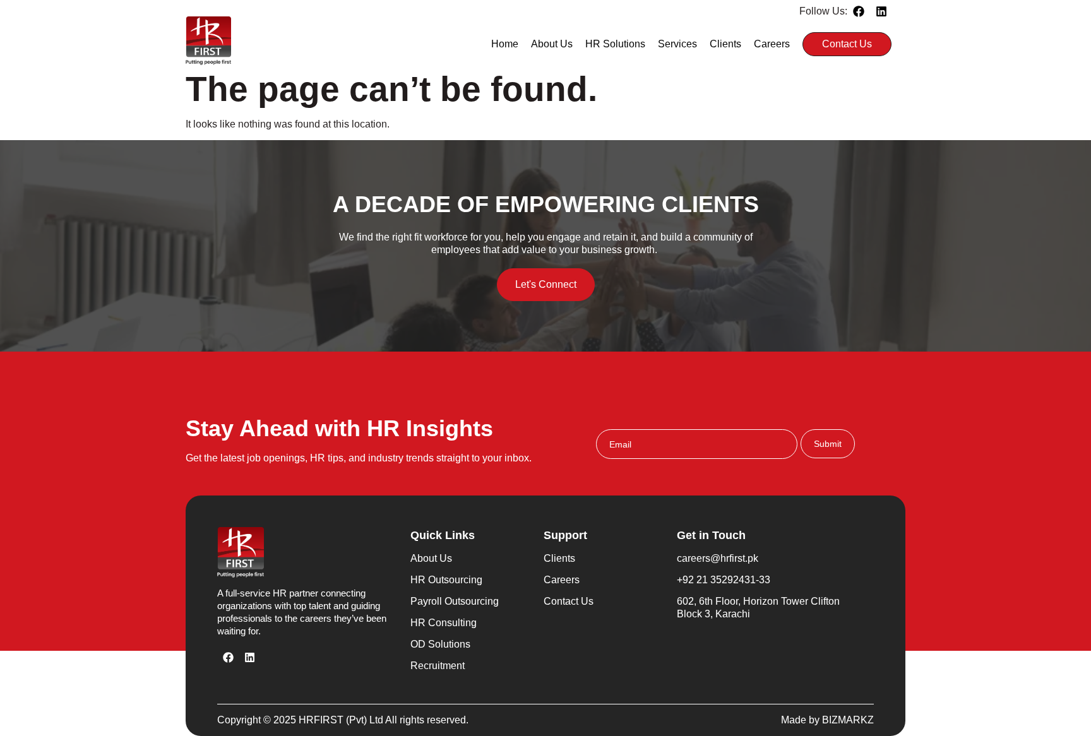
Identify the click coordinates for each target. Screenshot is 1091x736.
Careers (772, 44)
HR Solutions (615, 44)
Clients (725, 44)
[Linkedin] (881, 11)
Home (504, 44)
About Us (552, 44)
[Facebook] (858, 11)
